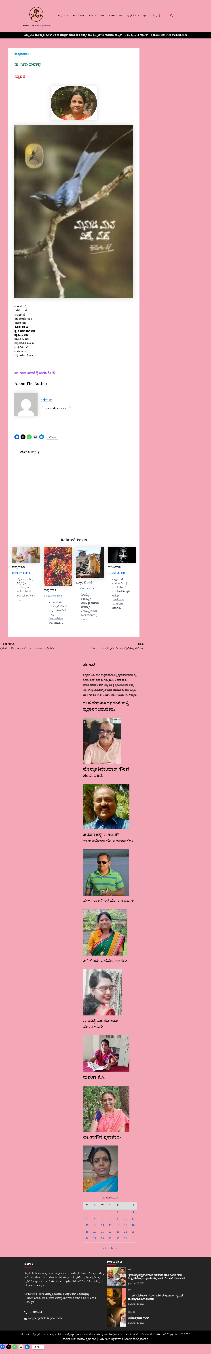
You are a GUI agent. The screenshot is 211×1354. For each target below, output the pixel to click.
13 (94, 1226)
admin (47, 401)
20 (94, 1232)
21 (102, 1232)
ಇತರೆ (145, 16)
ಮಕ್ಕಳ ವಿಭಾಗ (84, 583)
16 (117, 1226)
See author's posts (55, 409)
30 (117, 1239)
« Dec (106, 1249)
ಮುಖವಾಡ (114, 567)
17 (125, 1226)
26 (87, 1239)
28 (102, 1239)
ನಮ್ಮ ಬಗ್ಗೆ (156, 16)
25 (133, 1232)
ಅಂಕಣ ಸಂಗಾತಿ (115, 16)
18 (133, 1226)
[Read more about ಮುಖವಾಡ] (122, 555)
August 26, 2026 (137, 1284)
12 (87, 1226)
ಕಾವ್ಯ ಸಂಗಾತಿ (62, 16)
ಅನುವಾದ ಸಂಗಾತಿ (96, 16)
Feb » (114, 1249)
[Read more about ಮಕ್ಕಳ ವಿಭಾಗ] (90, 562)
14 (102, 1226)
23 (117, 1232)
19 (87, 1232)
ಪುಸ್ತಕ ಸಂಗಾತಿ (133, 16)
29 (110, 1239)
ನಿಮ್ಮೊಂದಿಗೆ (131, 1312)
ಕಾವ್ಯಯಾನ (18, 567)
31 (125, 1239)
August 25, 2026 (137, 1323)
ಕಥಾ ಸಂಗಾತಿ (78, 16)
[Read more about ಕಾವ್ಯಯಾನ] (26, 555)
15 (110, 1226)
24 (125, 1232)
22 (110, 1232)
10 (125, 1219)
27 (94, 1239)
